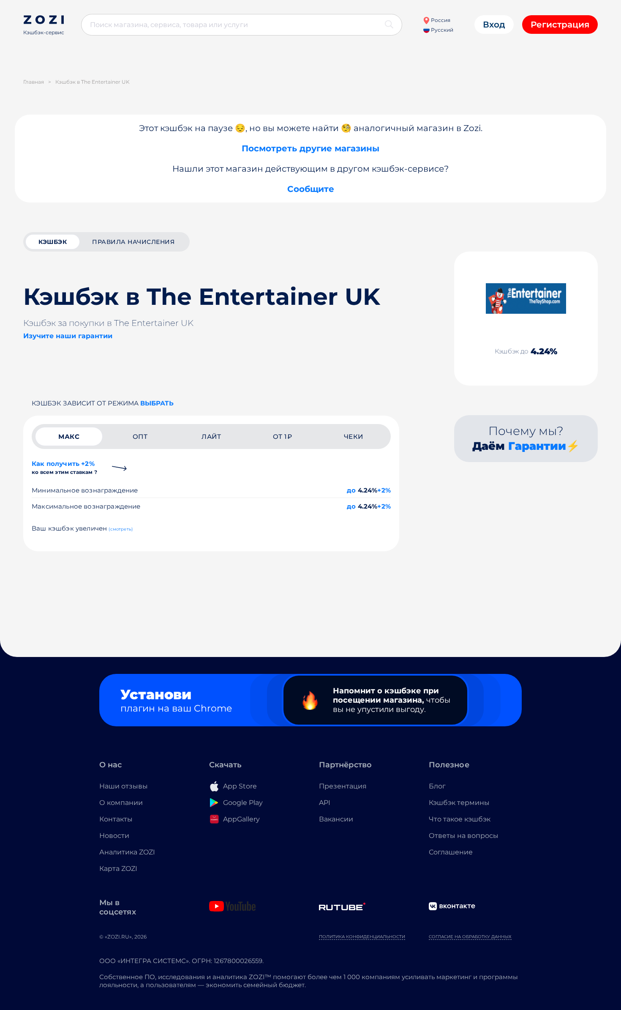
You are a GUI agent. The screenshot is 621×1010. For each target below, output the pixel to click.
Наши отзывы (123, 786)
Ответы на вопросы (463, 836)
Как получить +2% (64, 467)
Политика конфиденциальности (362, 936)
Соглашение (451, 852)
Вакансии (336, 819)
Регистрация (560, 24)
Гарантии (537, 446)
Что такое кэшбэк (459, 819)
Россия (440, 20)
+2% (384, 490)
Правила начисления (133, 242)
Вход (494, 24)
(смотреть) (121, 529)
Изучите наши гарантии (67, 336)
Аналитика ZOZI (127, 852)
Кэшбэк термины (459, 803)
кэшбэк (52, 242)
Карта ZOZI (118, 869)
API (324, 803)
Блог (437, 786)
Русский (441, 30)
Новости (114, 836)
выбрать (157, 403)
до (351, 490)
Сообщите (310, 189)
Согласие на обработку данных (470, 936)
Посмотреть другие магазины (310, 148)
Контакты (116, 819)
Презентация (343, 786)
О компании (121, 803)
